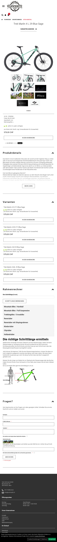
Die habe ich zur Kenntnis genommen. (17, 452)
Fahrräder (7, 19)
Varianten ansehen (27, 29)
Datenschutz (5, 519)
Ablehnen (44, 539)
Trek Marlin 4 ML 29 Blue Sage (14, 267)
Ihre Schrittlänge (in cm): (10, 294)
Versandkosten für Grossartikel (29, 129)
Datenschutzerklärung (10, 452)
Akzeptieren (52, 539)
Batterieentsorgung (7, 522)
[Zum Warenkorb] (8, 15)
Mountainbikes (17, 19)
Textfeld (5, 428)
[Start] (2, 19)
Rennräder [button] (8, 319)
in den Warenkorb (28, 138)
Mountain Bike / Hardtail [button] (13, 307)
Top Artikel (5, 532)
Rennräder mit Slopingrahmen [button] (16, 322)
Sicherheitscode (6, 439)
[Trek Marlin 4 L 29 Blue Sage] (28, 53)
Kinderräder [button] (9, 326)
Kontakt (4, 515)
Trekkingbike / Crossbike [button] (14, 315)
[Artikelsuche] (2, 15)
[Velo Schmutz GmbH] (14, 6)
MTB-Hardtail (27, 19)
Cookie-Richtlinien (40, 536)
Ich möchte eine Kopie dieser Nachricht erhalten (14, 436)
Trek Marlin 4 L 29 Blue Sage (28, 23)
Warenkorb (5, 530)
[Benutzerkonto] (5, 15)
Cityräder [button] (7, 330)
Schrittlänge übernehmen (14, 301)
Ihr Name (5, 414)
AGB (3, 520)
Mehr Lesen (28, 186)
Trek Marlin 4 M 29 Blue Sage (14, 247)
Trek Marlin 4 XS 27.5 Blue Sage (15, 227)
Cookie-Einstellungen (34, 539)
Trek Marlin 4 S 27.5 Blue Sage (14, 207)
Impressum (5, 517)
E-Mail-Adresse (6, 421)
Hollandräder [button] (9, 334)
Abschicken (9, 457)
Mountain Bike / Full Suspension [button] (17, 311)
